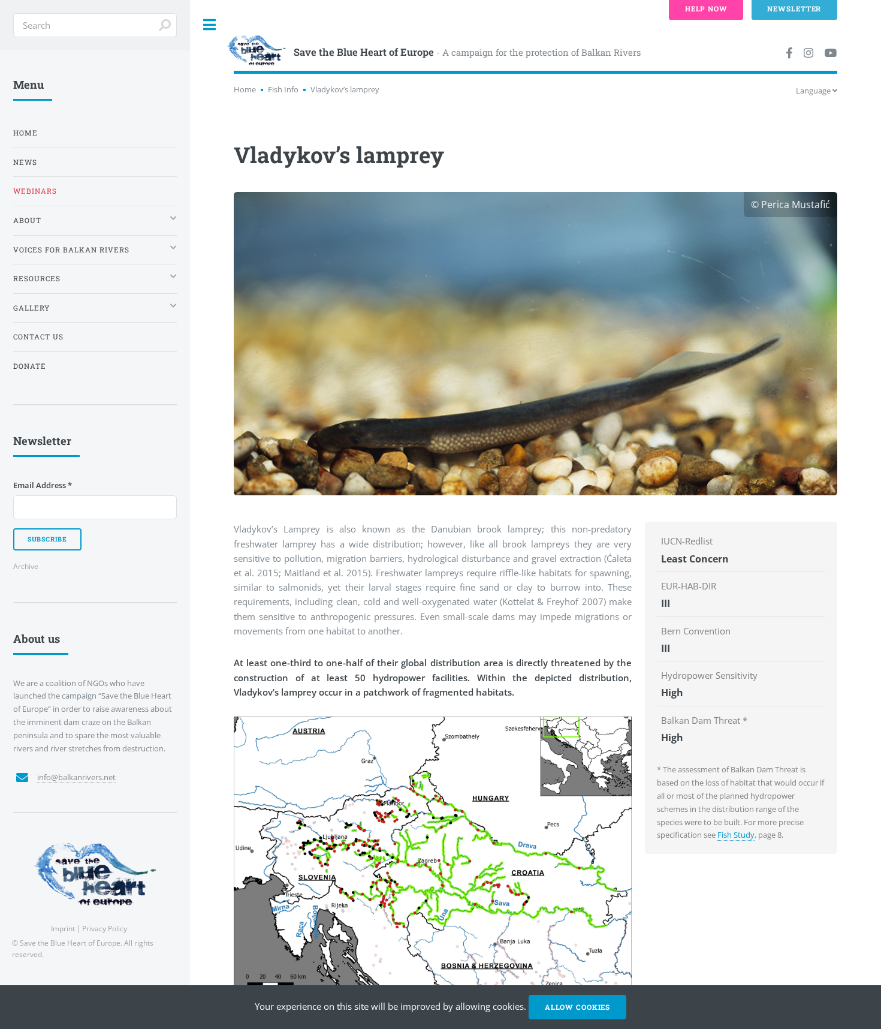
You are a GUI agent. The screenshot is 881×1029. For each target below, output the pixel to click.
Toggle (210, 25)
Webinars (35, 190)
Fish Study (736, 834)
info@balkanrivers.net (76, 777)
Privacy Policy (104, 928)
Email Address (42, 485)
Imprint (63, 928)
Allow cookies (577, 1007)
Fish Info (283, 89)
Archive (25, 566)
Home (245, 89)
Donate (29, 366)
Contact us (38, 336)
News (25, 162)
